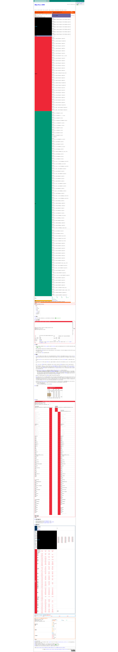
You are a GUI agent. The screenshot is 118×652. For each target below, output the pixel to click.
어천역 (60, 341)
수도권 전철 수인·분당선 (46, 522)
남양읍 (47, 346)
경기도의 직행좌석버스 (45, 647)
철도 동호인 (64, 359)
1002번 (43, 364)
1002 (42, 350)
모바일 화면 (78, 2)
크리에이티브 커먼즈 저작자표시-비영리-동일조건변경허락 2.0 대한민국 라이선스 (57, 649)
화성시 (45, 346)
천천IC (59, 366)
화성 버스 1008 (40, 5)
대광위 (42, 352)
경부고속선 (39, 359)
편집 (78, 4)
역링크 (81, 3)
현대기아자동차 (53, 346)
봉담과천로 (56, 366)
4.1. (35, 385)
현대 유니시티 (40, 370)
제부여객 (41, 340)
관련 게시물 (57, 644)
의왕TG (70, 341)
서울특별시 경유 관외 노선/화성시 (60, 647)
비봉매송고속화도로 (71, 366)
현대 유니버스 (44, 370)
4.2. (35, 399)
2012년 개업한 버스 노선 (52, 647)
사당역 (45, 342)
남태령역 (41, 342)
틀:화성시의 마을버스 (55, 300)
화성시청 (48, 341)
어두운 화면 (82, 2)
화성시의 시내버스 (38, 647)
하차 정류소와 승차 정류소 (43, 381)
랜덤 (77, 3)
